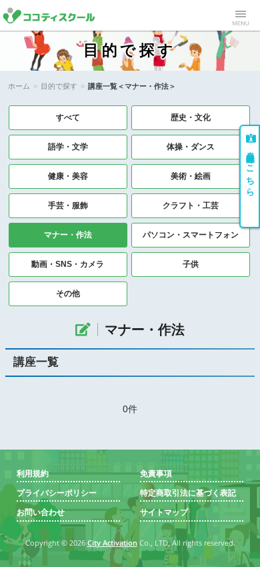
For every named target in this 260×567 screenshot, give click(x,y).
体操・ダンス (191, 146)
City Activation (112, 543)
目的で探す (59, 86)
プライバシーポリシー (57, 493)
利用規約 (33, 474)
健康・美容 (68, 176)
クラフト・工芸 (191, 205)
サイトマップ (164, 512)
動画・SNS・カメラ (67, 264)
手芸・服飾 (68, 205)
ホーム (19, 86)
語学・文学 (68, 146)
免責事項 (156, 474)
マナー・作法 (68, 234)
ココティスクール (54, 15)
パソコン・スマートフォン (191, 234)
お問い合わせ (41, 512)
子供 (191, 264)
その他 (68, 293)
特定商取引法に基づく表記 (188, 493)
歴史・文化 (191, 117)
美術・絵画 (191, 176)
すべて (68, 117)
